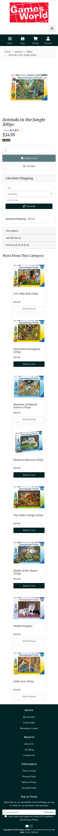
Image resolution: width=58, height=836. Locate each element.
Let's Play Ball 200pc (25, 293)
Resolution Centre (29, 728)
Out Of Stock (29, 308)
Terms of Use (29, 770)
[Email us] (27, 826)
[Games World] (29, 12)
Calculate (30, 206)
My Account (29, 717)
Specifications (13, 238)
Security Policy (29, 787)
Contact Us (29, 755)
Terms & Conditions (43, 816)
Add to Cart (30, 158)
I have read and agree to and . (30, 818)
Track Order (29, 722)
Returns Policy (29, 782)
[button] (29, 166)
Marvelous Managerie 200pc (26, 350)
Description (12, 230)
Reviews (10, 245)
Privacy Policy (29, 776)
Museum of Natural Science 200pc (25, 406)
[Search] (52, 28)
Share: (7, 130)
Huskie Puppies (22, 626)
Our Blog (29, 749)
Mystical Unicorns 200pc (28, 459)
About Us (29, 743)
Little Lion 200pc (23, 681)
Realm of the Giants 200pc (25, 572)
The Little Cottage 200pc (28, 515)
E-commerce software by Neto (43, 830)
